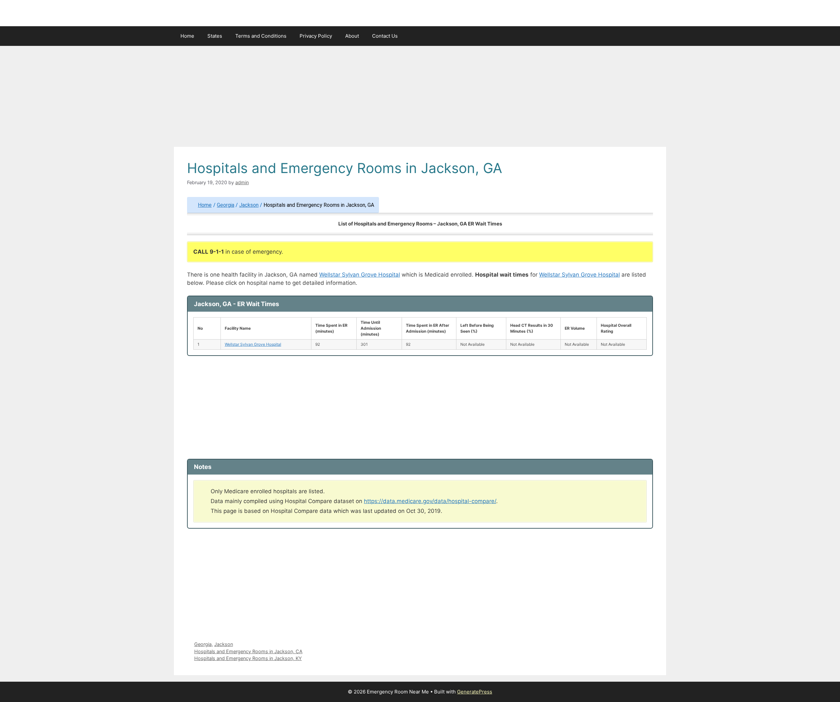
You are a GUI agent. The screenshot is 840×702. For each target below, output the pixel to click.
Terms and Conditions (260, 36)
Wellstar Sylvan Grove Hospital (359, 274)
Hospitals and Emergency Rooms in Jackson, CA (248, 651)
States (214, 36)
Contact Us (385, 36)
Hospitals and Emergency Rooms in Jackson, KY (248, 658)
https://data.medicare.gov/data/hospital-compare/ (430, 501)
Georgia (225, 205)
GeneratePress (474, 692)
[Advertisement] (420, 98)
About (352, 36)
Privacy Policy (316, 36)
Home (187, 36)
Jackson (249, 205)
